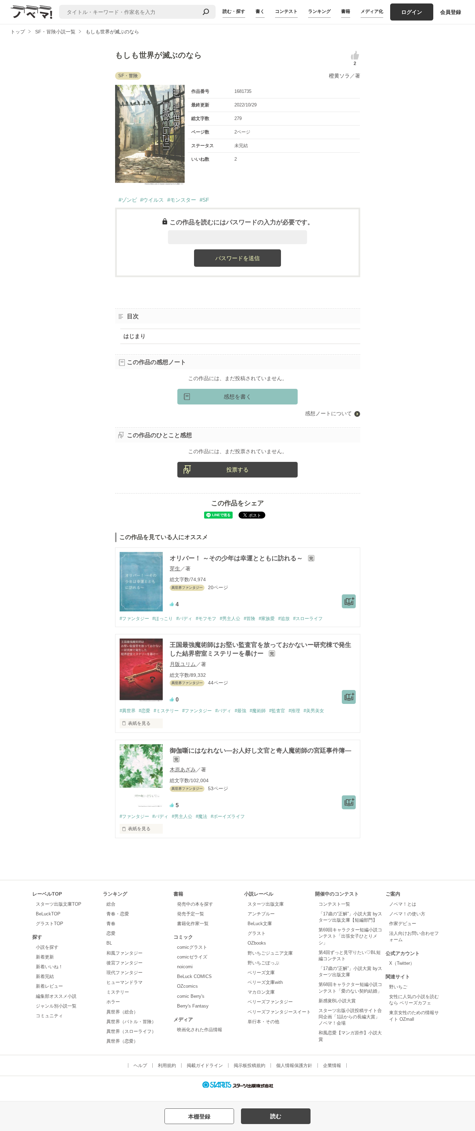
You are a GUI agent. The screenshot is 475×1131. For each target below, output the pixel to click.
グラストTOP (49, 923)
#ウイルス (152, 200)
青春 (110, 923)
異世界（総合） (122, 1011)
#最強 (240, 710)
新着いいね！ (49, 966)
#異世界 (128, 710)
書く (260, 11)
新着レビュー (49, 986)
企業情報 (332, 1065)
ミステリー (117, 992)
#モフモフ (206, 618)
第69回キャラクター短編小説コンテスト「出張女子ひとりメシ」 (350, 936)
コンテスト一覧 (334, 904)
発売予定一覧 (190, 913)
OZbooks (257, 943)
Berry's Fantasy (193, 1006)
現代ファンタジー (124, 972)
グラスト (257, 933)
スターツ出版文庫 (266, 904)
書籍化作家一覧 (193, 923)
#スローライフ (308, 618)
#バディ (184, 618)
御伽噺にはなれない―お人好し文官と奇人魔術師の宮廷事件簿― (260, 750)
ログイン (411, 12)
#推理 (294, 710)
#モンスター (181, 200)
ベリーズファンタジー (270, 1001)
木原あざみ (183, 769)
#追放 (284, 618)
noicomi (185, 966)
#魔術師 (258, 710)
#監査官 (277, 710)
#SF (204, 200)
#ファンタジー (134, 618)
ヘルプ (140, 1065)
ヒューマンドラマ (124, 982)
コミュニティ (49, 1015)
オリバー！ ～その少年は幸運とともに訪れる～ (237, 558)
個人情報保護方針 (294, 1065)
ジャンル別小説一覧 (56, 1006)
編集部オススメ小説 (56, 996)
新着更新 (45, 957)
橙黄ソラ (339, 76)
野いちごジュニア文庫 (270, 953)
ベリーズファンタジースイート (279, 1011)
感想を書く (237, 397)
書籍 (345, 11)
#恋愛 (144, 710)
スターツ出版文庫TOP (58, 904)
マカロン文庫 (261, 992)
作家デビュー (402, 923)
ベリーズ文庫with (265, 982)
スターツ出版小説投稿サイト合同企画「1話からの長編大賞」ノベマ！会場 (350, 1017)
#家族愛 (267, 618)
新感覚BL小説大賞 (337, 1000)
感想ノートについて (328, 413)
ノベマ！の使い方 (407, 913)
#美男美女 (314, 710)
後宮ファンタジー (124, 962)
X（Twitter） (401, 963)
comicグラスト (192, 947)
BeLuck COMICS (194, 976)
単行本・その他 (263, 1021)
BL (109, 943)
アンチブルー (261, 913)
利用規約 (167, 1065)
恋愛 (110, 933)
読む (275, 1116)
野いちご (398, 986)
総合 (110, 904)
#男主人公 (230, 618)
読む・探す (234, 11)
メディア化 (372, 11)
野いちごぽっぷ (263, 962)
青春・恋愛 (117, 913)
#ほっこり (162, 618)
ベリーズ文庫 (261, 972)
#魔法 (201, 816)
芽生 (175, 568)
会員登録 (450, 12)
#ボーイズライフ (228, 816)
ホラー (113, 1001)
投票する (237, 470)
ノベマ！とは (402, 904)
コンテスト (286, 11)
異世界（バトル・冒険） (131, 1021)
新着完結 (45, 976)
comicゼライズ (192, 957)
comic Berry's (190, 996)
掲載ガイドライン (205, 1065)
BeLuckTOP (48, 913)
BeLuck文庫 (260, 923)
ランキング (319, 11)
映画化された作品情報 (199, 1029)
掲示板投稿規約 (249, 1065)
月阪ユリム (183, 664)
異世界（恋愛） (122, 1041)
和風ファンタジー (124, 953)
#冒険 (249, 618)
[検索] (206, 12)
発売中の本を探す (195, 904)
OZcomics (187, 986)
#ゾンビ (128, 200)
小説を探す (47, 947)
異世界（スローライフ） (131, 1031)
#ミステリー (166, 710)
